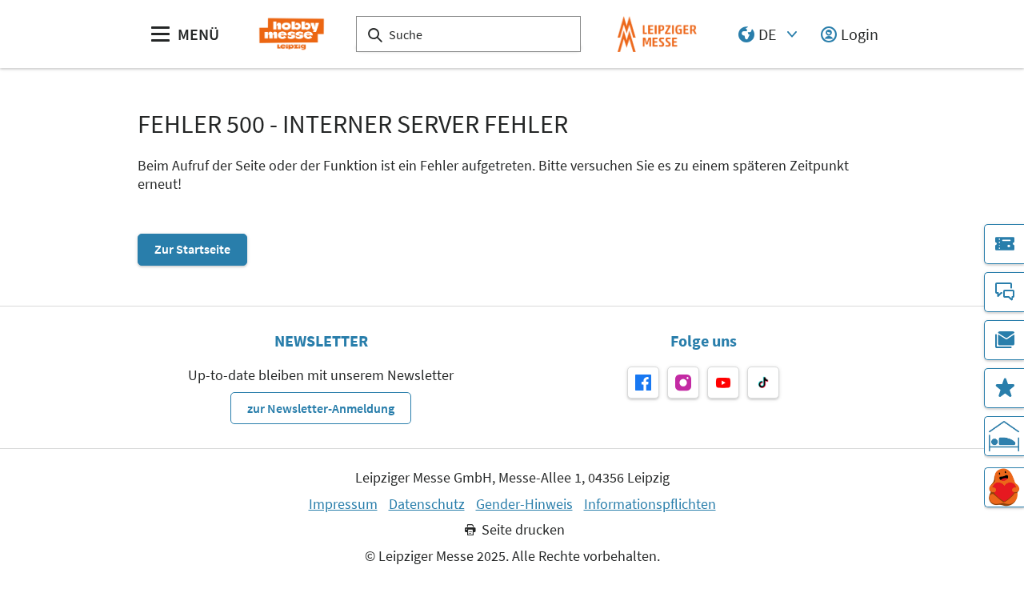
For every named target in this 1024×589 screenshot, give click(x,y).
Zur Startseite (192, 249)
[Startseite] (291, 34)
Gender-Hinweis (524, 504)
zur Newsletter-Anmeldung (320, 408)
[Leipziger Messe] (657, 34)
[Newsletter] (1004, 340)
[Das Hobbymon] (1004, 487)
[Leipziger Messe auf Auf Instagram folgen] (683, 383)
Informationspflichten (650, 504)
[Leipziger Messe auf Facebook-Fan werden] (643, 383)
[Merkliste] (1004, 388)
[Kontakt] (1004, 292)
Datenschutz (427, 504)
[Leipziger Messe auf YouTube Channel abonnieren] (723, 383)
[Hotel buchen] (1004, 436)
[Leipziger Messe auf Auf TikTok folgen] (763, 383)
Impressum (343, 504)
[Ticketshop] (1004, 244)
